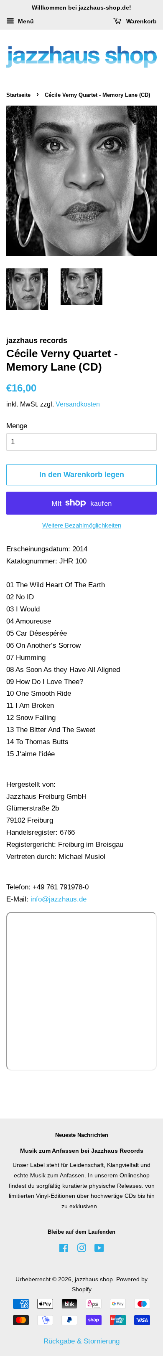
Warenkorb (141, 21)
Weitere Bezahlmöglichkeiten (81, 525)
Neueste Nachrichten (81, 1135)
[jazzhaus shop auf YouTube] (99, 1249)
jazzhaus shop (94, 1279)
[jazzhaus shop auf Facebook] (64, 1249)
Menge (16, 426)
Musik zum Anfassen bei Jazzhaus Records (81, 1150)
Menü (25, 21)
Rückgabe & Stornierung (81, 1341)
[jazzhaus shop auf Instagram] (81, 1249)
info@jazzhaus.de (59, 899)
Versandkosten (78, 404)
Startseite (18, 95)
